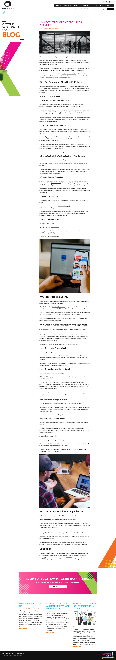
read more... (23, 628)
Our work (84, 5)
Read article (110, 9)
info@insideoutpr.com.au (16, 655)
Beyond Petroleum (56, 183)
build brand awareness (58, 307)
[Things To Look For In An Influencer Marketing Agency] (85, 617)
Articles (94, 5)
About (75, 5)
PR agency (69, 557)
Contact (109, 5)
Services (58, 5)
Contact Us (58, 587)
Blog (101, 5)
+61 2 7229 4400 (7, 655)
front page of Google (63, 206)
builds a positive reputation (69, 74)
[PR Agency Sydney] (8, 5)
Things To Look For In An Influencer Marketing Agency (84, 606)
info (57, 28)
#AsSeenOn (67, 5)
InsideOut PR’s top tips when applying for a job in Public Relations (57, 606)
